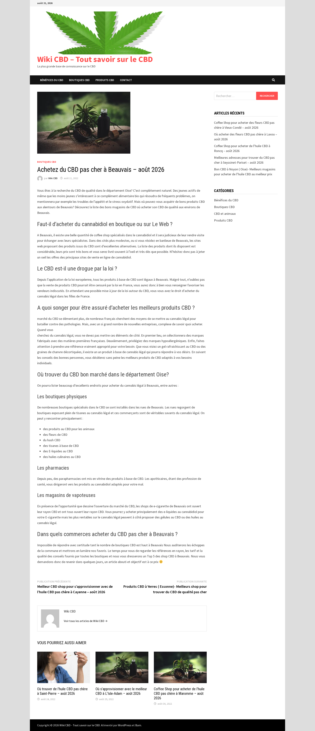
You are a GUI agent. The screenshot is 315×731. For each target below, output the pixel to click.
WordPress (124, 725)
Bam (138, 725)
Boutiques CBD (79, 80)
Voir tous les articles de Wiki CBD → (86, 621)
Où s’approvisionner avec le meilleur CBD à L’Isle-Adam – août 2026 (121, 691)
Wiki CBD (53, 178)
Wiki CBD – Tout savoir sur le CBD (95, 59)
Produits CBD (105, 80)
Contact (126, 80)
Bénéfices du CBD (51, 80)
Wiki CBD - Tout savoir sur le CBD (79, 725)
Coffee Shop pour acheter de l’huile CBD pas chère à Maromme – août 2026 (179, 693)
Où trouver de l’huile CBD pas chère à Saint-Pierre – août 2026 (62, 691)
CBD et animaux (225, 214)
